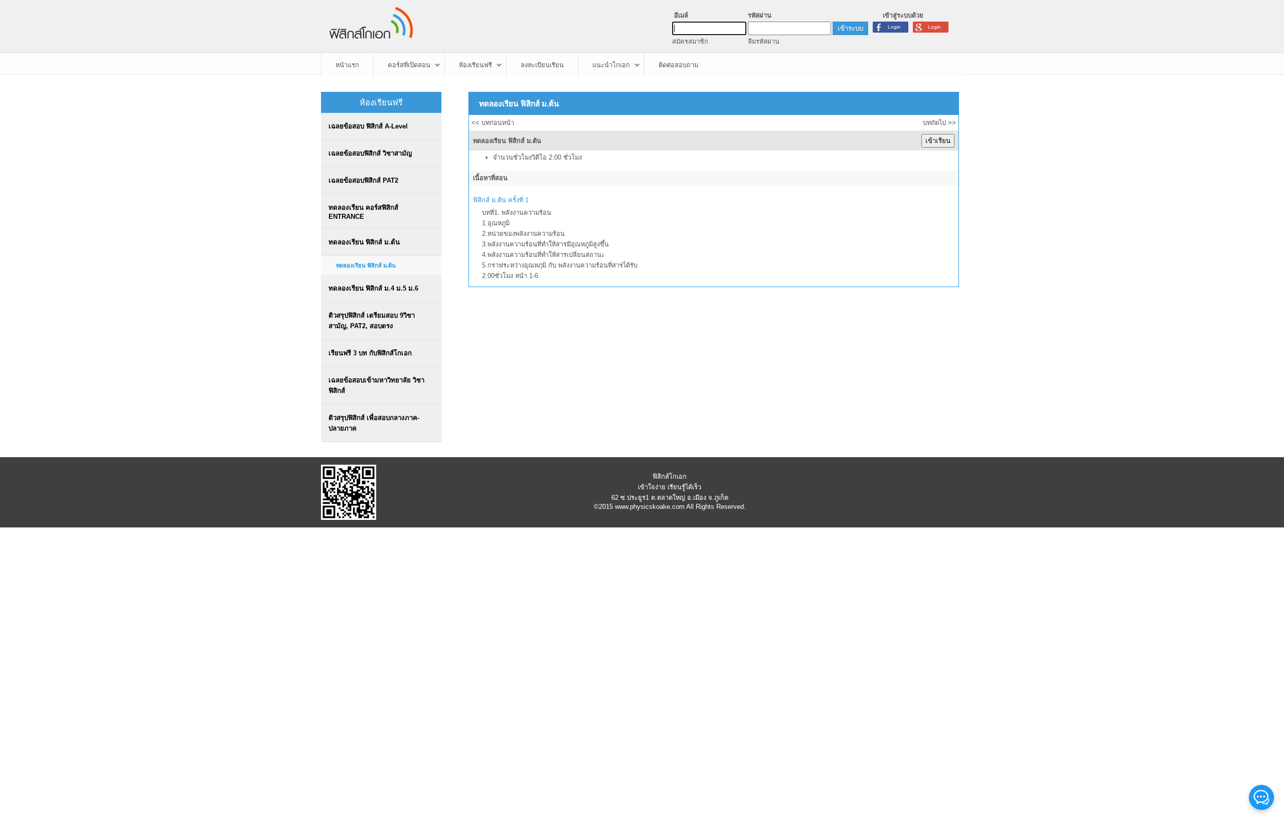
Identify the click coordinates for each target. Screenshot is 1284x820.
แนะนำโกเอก (611, 65)
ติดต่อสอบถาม (678, 65)
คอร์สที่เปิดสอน (409, 65)
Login (934, 27)
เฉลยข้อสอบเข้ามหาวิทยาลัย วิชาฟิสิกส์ (376, 385)
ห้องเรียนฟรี (475, 65)
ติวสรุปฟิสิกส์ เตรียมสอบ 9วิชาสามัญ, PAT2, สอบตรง (372, 321)
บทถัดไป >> (939, 122)
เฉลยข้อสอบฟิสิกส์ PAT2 (363, 180)
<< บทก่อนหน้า (492, 122)
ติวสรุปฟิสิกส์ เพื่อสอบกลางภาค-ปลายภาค (374, 423)
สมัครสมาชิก (690, 41)
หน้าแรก (347, 65)
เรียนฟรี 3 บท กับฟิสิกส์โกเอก (370, 353)
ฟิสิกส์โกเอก (670, 476)
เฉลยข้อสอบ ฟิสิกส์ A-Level (368, 126)
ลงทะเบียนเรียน (542, 65)
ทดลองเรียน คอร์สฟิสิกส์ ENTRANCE (363, 212)
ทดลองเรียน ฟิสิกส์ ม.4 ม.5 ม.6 (373, 288)
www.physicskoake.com (650, 506)
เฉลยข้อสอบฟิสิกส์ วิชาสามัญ (370, 153)
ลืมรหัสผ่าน (763, 41)
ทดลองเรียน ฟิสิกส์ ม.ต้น (364, 242)
